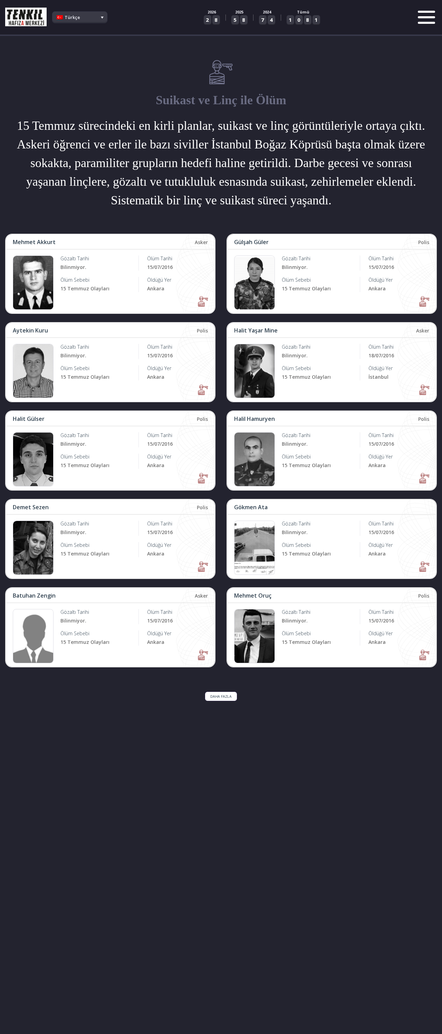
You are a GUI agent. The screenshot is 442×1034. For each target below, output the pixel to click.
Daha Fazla (221, 696)
